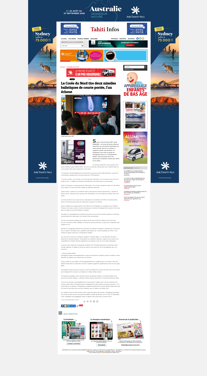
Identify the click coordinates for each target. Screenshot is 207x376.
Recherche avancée (128, 69)
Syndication (107, 352)
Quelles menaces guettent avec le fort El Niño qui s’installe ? (135, 192)
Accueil (64, 38)
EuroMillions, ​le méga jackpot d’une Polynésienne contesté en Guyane (134, 172)
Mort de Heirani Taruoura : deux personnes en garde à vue (134, 198)
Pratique (114, 38)
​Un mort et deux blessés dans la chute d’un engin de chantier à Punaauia (134, 179)
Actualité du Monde (73, 67)
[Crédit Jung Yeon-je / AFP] (90, 95)
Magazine (94, 38)
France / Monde (83, 38)
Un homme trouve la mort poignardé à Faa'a (132, 186)
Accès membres (92, 352)
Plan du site (100, 352)
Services (122, 38)
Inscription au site (115, 352)
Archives (131, 38)
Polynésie (72, 38)
